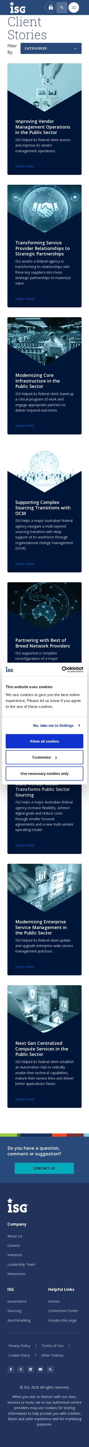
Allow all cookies (44, 741)
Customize (41, 757)
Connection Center (63, 1310)
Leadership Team (21, 1264)
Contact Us (44, 1168)
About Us (14, 1236)
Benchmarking (18, 1320)
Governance (17, 1301)
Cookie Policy (19, 1355)
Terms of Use (53, 1345)
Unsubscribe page (62, 1320)
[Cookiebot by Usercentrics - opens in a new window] (62, 669)
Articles (54, 1301)
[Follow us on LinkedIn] (30, 1369)
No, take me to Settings (53, 725)
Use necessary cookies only (44, 773)
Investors (14, 1254)
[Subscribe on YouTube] (40, 1369)
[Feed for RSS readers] (50, 1369)
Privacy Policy (19, 1345)
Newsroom (16, 1273)
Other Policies (52, 1355)
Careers (13, 1245)
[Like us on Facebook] (10, 1369)
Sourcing (14, 1310)
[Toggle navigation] (73, 7)
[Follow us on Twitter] (20, 1369)
